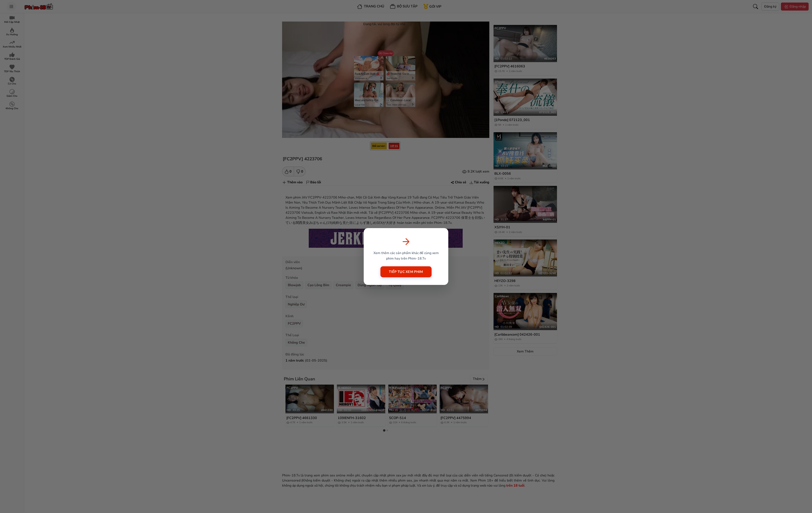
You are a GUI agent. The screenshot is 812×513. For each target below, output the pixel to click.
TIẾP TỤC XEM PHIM (406, 271)
